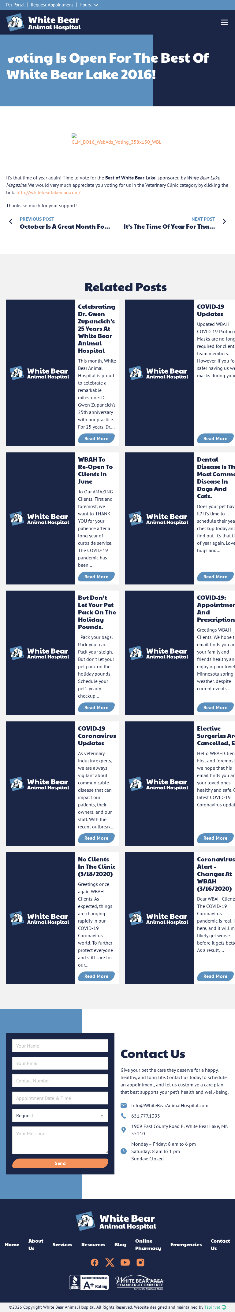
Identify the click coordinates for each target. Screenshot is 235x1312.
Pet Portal (15, 5)
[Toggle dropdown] (96, 5)
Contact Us (220, 1244)
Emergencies (186, 1244)
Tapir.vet (212, 1307)
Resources (93, 1244)
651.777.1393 (145, 1116)
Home (12, 1244)
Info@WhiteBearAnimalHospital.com (169, 1105)
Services (62, 1244)
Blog (120, 1244)
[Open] (224, 22)
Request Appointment (52, 5)
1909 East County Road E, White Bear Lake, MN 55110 (180, 1130)
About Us (35, 1244)
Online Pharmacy (148, 1244)
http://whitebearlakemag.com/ (48, 192)
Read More (96, 438)
